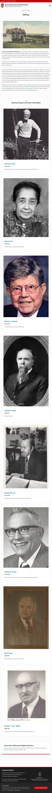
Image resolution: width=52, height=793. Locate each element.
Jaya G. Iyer (8, 241)
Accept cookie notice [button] (41, 788)
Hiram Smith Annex (32, 90)
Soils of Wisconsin (8, 748)
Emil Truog (8, 653)
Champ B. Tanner (10, 572)
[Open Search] (50, 1)
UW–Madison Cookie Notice (14, 790)
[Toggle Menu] (50, 5)
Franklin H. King (10, 411)
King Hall (30, 88)
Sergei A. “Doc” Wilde (12, 726)
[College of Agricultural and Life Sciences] (39, 776)
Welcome (24, 10)
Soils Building (9, 88)
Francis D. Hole (9, 164)
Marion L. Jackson (11, 321)
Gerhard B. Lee (9, 493)
